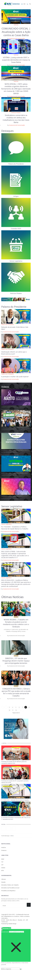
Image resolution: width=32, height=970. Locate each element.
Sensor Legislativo (16, 261)
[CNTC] (11, 4)
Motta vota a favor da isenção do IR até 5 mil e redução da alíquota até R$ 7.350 (14, 474)
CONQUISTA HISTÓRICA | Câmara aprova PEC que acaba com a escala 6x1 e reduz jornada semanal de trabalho (16, 692)
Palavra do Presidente (16, 164)
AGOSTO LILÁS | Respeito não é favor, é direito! (14, 407)
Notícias (16, 25)
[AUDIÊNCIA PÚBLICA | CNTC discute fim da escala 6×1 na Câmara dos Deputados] (16, 441)
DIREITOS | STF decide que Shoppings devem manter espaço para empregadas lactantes (16, 660)
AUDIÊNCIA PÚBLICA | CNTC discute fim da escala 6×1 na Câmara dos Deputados (15, 451)
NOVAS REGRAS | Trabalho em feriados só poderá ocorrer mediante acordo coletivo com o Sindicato (16, 623)
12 (16, 710)
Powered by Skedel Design (8, 923)
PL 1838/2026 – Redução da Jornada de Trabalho (15, 800)
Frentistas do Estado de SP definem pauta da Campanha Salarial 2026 (13, 762)
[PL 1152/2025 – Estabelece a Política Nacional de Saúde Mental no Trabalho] (16, 516)
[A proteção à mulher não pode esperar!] (16, 366)
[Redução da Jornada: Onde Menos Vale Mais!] (16, 316)
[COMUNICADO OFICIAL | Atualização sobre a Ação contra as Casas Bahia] (16, 16)
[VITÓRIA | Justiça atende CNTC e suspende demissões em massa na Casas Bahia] (16, 46)
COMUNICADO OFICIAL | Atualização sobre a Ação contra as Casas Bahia (16, 32)
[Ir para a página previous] (6, 707)
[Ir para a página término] (22, 710)
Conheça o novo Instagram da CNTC (11, 496)
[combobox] (30, 4)
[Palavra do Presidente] (16, 147)
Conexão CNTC (16, 229)
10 (9, 710)
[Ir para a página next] (19, 710)
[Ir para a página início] (2, 707)
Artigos (16, 196)
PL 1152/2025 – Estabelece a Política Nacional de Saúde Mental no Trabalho (14, 528)
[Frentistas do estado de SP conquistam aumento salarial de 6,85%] (16, 772)
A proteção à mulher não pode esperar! (15, 377)
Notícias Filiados (16, 112)
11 (12, 710)
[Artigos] (16, 180)
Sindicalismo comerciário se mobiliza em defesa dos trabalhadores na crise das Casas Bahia (16, 118)
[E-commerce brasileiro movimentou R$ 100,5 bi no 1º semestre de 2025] (16, 808)
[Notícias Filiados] (16, 277)
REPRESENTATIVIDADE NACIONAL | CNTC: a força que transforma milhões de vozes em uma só (15, 428)
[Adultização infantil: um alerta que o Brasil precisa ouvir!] (16, 341)
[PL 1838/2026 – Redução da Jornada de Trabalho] (16, 791)
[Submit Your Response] (20, 969)
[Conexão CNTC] (16, 212)
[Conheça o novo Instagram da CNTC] (16, 486)
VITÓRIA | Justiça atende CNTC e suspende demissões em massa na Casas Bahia (16, 59)
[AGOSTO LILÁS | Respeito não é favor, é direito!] (16, 397)
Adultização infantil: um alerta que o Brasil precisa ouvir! (14, 353)
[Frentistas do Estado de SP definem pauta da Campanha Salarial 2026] (16, 752)
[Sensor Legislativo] (16, 244)
